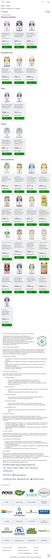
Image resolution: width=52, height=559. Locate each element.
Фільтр (48, 11)
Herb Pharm (32, 521)
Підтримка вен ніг (18, 242)
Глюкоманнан (5, 176)
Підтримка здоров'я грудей (43, 243)
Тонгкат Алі (42, 276)
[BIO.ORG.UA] (2, 2)
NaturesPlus (44, 540)
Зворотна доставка (23, 550)
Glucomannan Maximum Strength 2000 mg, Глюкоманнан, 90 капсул (6, 181)
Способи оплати (6, 550)
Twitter (26, 468)
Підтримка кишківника (8, 17)
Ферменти (5, 309)
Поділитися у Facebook (10, 479)
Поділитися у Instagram (38, 479)
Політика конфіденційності (25, 553)
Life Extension (19, 521)
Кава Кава (29, 209)
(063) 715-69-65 (34, 468)
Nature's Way (19, 502)
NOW (7, 502)
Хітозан (3, 124)
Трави (3, 88)
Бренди (8, 5)
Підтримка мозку (18, 276)
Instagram (15, 468)
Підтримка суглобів (31, 276)
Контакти (36, 547)
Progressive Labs (19, 540)
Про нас (36, 550)
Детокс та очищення (19, 209)
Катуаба (41, 209)
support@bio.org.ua (7, 471)
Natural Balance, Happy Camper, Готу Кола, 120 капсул (44, 179)
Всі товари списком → (6, 14)
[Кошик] (48, 2)
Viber (4, 468)
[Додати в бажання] (10, 47)
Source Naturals (32, 502)
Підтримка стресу (7, 53)
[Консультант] (49, 556)
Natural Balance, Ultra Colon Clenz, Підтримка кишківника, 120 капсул (31, 36)
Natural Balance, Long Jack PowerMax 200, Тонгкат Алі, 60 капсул (43, 281)
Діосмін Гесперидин (7, 209)
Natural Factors (31, 540)
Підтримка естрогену (31, 242)
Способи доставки (7, 547)
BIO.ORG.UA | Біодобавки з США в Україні (23, 557)
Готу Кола (42, 176)
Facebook (21, 468)
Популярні (5, 11)
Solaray (7, 521)
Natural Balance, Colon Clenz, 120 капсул (6, 35)
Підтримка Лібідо (6, 276)
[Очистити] (45, 2)
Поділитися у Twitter (24, 479)
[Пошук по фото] (42, 2)
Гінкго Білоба (30, 176)
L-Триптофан (17, 176)
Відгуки (36, 553)
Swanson (7, 540)
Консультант (8, 474)
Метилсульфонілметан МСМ (7, 243)
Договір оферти (22, 547)
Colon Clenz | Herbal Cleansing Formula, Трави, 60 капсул (7, 106)
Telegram (9, 468)
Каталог (3, 5)
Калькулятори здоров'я (20, 475)
